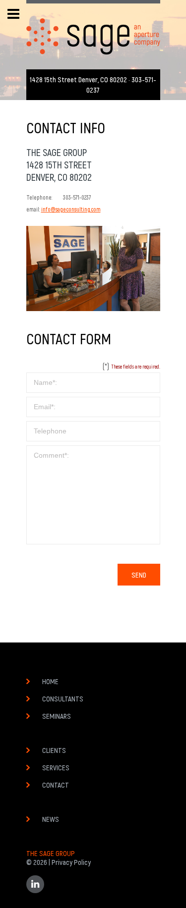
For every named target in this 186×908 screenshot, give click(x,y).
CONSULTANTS (62, 698)
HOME (50, 681)
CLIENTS (54, 750)
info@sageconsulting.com (71, 209)
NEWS (50, 818)
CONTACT (55, 784)
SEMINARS (56, 715)
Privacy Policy (71, 861)
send (138, 574)
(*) (131, 366)
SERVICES (55, 767)
